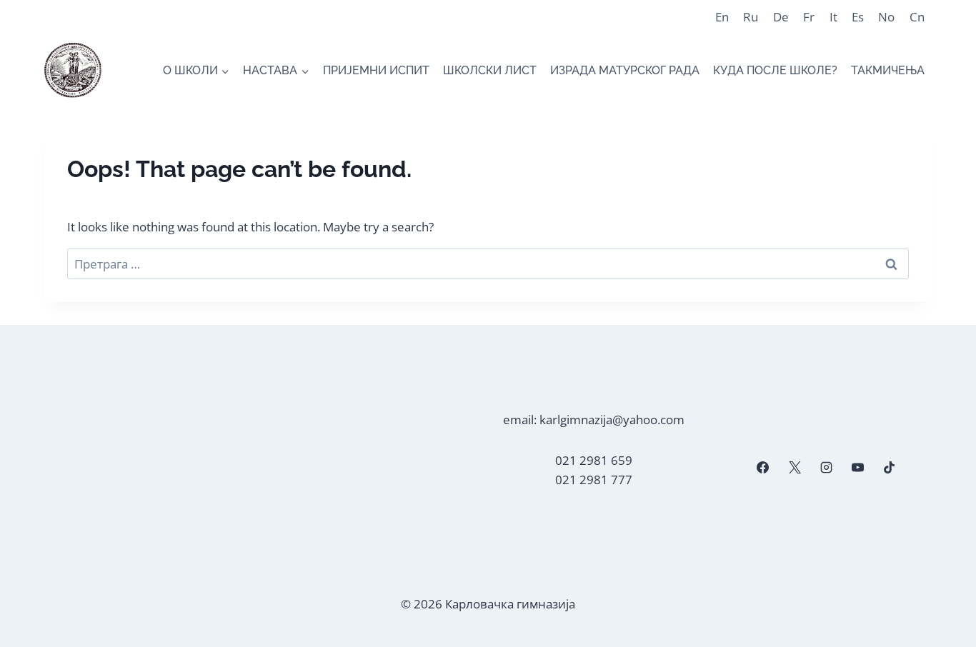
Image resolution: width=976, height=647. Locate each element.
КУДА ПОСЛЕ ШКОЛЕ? (775, 70)
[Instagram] (826, 468)
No (886, 17)
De (781, 17)
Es (858, 17)
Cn (917, 17)
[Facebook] (763, 468)
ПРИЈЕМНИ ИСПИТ (376, 70)
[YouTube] (857, 468)
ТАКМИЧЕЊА (888, 70)
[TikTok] (889, 468)
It (833, 17)
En (722, 17)
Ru (750, 17)
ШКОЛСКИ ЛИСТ (490, 70)
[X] (794, 468)
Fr (809, 17)
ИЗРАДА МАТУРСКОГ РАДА (624, 70)
